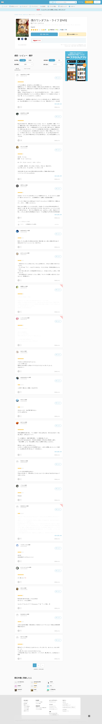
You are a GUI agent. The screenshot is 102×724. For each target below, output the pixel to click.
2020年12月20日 (23, 148)
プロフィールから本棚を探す (41, 707)
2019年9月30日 (23, 378)
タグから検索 (38, 703)
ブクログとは (80, 2)
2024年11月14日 (23, 462)
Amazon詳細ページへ (73, 34)
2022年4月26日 (23, 546)
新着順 (30, 60)
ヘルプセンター (65, 703)
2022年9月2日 (23, 507)
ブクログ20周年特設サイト (54, 714)
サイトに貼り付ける (22, 44)
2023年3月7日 (23, 254)
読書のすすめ (26, 710)
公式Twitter (65, 709)
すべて (17, 68)
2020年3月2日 (23, 638)
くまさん (22, 224)
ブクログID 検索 (39, 709)
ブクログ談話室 (26, 706)
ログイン (97, 2)
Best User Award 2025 (53, 713)
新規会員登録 (89, 2)
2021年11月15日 (23, 589)
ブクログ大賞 (26, 707)
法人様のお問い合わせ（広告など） (69, 707)
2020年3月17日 (23, 319)
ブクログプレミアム (53, 707)
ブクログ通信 (26, 709)
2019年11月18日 (23, 352)
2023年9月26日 (23, 486)
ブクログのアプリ (52, 706)
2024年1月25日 (23, 232)
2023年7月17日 (23, 75)
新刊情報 (25, 703)
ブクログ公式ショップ (53, 709)
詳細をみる (57, 107)
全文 (59, 60)
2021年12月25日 (23, 568)
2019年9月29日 (23, 401)
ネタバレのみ (27, 68)
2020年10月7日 (23, 287)
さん (23, 74)
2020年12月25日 (23, 114)
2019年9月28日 (23, 423)
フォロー (58, 77)
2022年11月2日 (23, 186)
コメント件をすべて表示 (24, 221)
